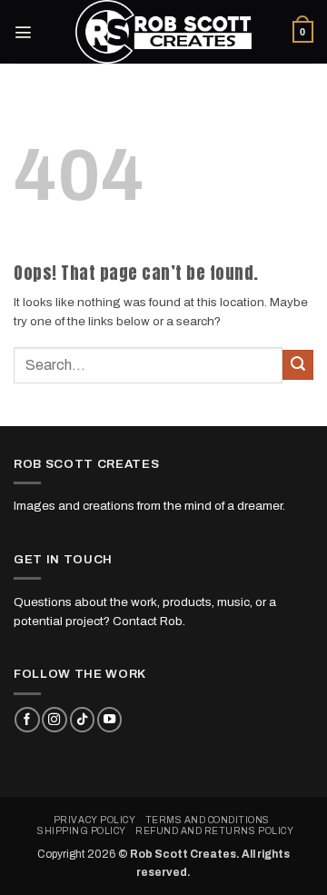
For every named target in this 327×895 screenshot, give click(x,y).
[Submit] (297, 365)
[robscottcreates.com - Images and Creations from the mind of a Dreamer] (163, 32)
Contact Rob (148, 621)
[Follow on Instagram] (54, 719)
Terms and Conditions (207, 820)
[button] (23, 32)
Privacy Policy (94, 820)
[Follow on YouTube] (109, 719)
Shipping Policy (81, 831)
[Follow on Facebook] (27, 719)
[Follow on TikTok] (82, 719)
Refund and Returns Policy (214, 831)
